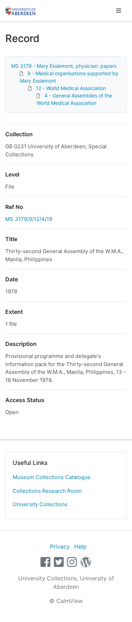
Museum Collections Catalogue (51, 477)
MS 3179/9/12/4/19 (28, 219)
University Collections (40, 504)
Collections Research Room (47, 491)
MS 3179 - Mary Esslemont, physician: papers (64, 66)
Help (80, 546)
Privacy (60, 546)
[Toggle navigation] (118, 10)
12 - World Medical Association (71, 88)
